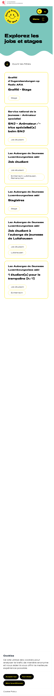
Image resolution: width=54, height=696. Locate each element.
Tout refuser (27, 676)
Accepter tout (11, 676)
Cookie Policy (10, 692)
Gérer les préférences (14, 683)
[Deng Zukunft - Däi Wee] (12, 16)
